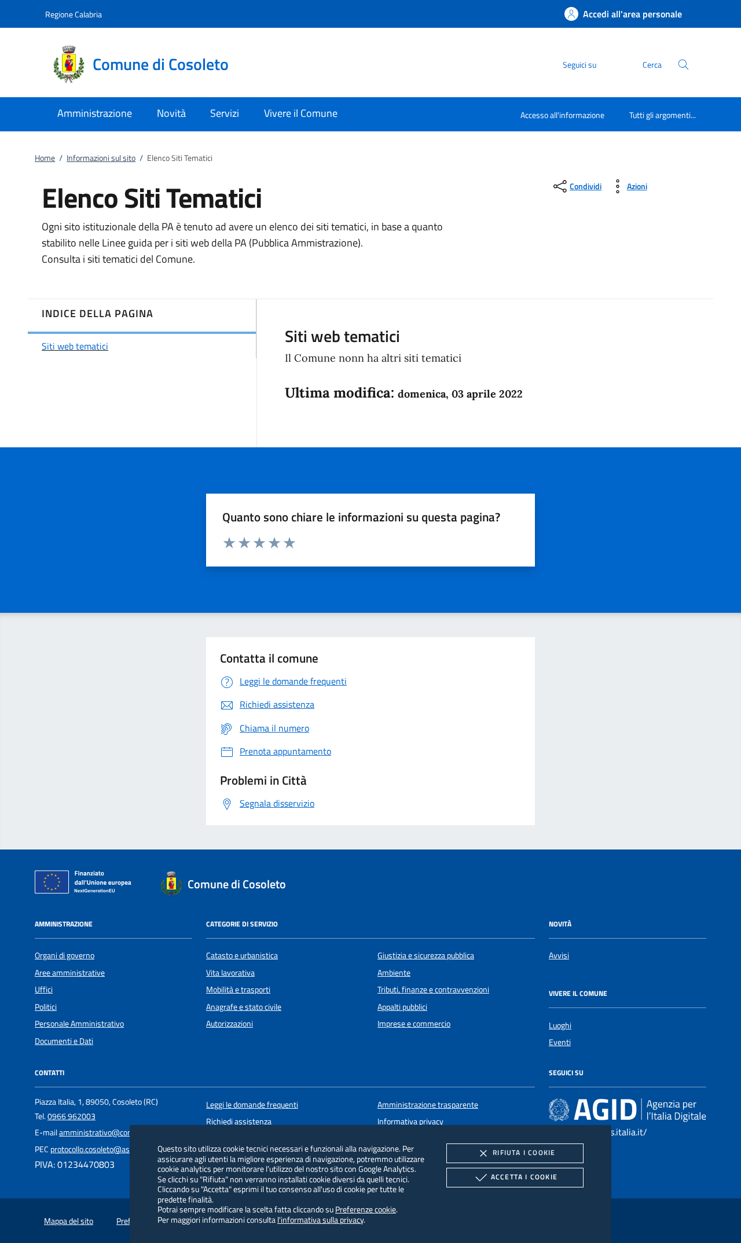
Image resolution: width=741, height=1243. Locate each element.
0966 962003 (71, 1116)
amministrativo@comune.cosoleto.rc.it (125, 1132)
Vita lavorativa (230, 972)
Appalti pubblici (402, 1007)
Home (45, 158)
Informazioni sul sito (101, 158)
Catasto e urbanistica (242, 955)
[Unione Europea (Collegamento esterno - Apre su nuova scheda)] (86, 884)
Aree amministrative (70, 972)
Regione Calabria (73, 14)
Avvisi (559, 955)
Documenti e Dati (64, 1041)
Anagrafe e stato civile (243, 1007)
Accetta (524, 1176)
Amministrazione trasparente (427, 1104)
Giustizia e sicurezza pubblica (425, 955)
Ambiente (393, 972)
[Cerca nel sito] (683, 64)
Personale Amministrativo (79, 1023)
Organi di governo (64, 955)
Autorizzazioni (229, 1023)
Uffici (44, 989)
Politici (46, 1007)
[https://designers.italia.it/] (627, 1109)
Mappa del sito (68, 1221)
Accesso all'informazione (562, 115)
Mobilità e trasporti (238, 989)
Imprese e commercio (413, 1023)
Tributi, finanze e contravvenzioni (433, 989)
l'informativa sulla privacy (320, 1219)
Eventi (560, 1042)
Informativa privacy (410, 1121)
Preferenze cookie (365, 1209)
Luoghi (560, 1025)
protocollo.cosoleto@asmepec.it (104, 1149)
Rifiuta (524, 1152)
